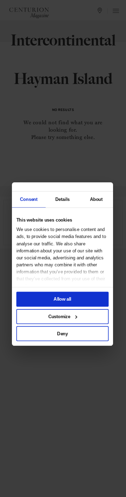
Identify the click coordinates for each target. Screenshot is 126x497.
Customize (59, 316)
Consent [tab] (28, 199)
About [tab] (96, 199)
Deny (62, 333)
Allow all (62, 299)
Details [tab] (62, 199)
